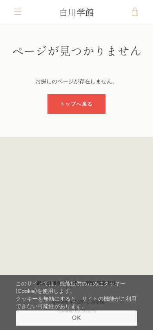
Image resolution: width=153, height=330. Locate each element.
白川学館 (76, 12)
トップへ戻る (76, 104)
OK (76, 317)
